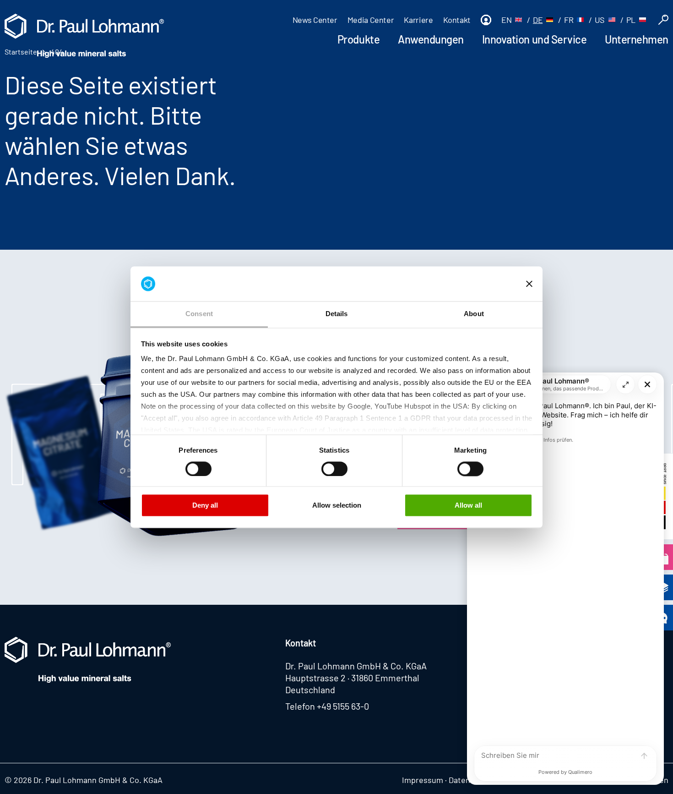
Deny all (205, 505)
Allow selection (336, 505)
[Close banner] (529, 283)
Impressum (422, 780)
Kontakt (457, 20)
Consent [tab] (199, 314)
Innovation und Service (534, 39)
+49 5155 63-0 (343, 706)
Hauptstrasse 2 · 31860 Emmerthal (352, 677)
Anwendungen (431, 39)
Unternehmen (636, 39)
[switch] (198, 468)
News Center (315, 20)
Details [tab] (337, 314)
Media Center (370, 20)
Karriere (418, 20)
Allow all (468, 505)
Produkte (358, 39)
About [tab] (474, 314)
